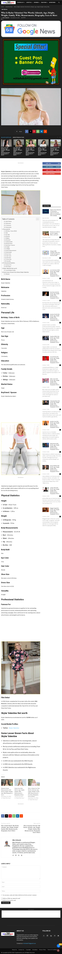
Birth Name (9, 221)
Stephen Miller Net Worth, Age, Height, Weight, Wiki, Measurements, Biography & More (54, 339)
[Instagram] (47, 935)
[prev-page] (57, 137)
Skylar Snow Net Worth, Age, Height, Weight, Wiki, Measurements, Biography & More (20, 791)
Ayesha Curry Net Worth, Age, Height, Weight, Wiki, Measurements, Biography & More (54, 424)
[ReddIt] (45, 131)
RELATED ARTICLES (6, 137)
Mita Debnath (6, 17)
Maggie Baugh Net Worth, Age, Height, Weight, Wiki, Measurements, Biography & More (54, 511)
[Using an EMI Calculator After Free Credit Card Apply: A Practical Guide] (45, 252)
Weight (8, 248)
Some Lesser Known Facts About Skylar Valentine (16, 272)
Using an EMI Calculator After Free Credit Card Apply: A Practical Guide (55, 253)
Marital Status (9, 243)
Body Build (9, 252)
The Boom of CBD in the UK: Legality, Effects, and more (55, 233)
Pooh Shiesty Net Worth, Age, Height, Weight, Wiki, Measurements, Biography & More (54, 360)
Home (2, 7)
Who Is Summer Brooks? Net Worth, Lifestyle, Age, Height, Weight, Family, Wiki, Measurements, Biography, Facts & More (31, 829)
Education (8, 240)
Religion (8, 238)
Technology (20, 2)
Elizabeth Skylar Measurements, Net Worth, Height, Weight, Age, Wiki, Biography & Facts (7, 791)
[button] (59, 2)
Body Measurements (11, 250)
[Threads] (22, 855)
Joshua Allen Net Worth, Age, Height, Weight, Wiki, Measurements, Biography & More (54, 491)
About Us (14, 949)
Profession (8, 225)
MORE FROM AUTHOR (18, 137)
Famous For (8, 264)
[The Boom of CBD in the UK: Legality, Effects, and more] (45, 233)
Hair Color (8, 255)
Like (59, 163)
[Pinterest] (34, 131)
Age (7, 232)
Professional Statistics (9, 263)
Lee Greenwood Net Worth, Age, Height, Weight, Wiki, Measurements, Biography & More (55, 273)
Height (8, 247)
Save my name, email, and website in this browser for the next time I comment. (20, 895)
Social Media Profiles (11, 270)
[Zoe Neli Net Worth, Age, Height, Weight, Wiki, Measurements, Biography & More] (18, 143)
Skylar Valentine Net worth (10, 268)
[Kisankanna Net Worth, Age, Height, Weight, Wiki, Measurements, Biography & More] (55, 143)
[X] (30, 131)
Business (36, 2)
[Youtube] (58, 936)
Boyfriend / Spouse (10, 245)
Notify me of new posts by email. (9, 900)
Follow (58, 166)
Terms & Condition (52, 949)
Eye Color (8, 254)
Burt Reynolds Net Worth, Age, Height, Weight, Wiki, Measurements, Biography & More (54, 295)
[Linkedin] (41, 131)
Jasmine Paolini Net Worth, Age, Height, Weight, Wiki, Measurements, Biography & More (55, 317)
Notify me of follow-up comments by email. (11, 898)
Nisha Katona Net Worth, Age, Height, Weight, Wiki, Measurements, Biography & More (54, 446)
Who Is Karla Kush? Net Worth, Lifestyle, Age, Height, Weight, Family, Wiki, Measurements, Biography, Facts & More (10, 828)
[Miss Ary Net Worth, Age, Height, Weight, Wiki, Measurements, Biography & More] (6, 143)
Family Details (9, 241)
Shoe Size (8, 257)
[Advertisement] (21, 166)
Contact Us (21, 949)
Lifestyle (28, 2)
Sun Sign (8, 234)
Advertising (52, 2)
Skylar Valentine (14, 728)
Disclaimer (35, 949)
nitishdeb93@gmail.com (29, 943)
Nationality (8, 227)
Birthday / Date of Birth (11, 231)
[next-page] (60, 137)
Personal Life (6, 229)
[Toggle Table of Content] (37, 219)
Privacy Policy (42, 949)
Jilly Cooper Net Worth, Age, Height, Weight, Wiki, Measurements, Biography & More (54, 382)
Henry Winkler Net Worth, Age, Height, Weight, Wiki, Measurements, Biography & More (54, 468)
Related (7, 274)
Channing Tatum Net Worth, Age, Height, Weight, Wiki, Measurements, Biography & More (55, 404)
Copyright (28, 949)
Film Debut (8, 266)
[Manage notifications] (58, 950)
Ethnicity (8, 236)
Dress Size (8, 259)
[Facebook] (26, 131)
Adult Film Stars (9, 7)
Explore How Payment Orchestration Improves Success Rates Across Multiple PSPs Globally (55, 213)
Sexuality (8, 261)
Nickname (8, 223)
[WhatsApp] (37, 131)
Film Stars (43, 2)
